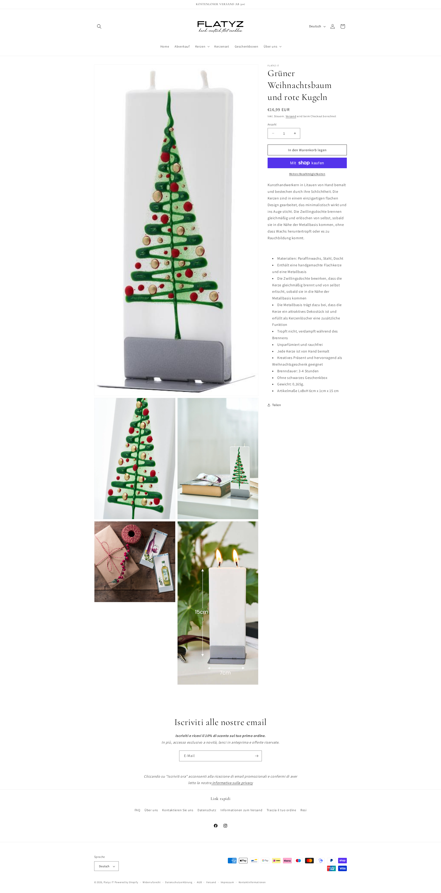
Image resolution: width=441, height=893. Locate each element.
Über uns (151, 810)
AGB (199, 882)
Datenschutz (207, 810)
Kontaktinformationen (252, 882)
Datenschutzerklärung (178, 882)
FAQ (137, 810)
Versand (291, 116)
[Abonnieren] (257, 756)
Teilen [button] (276, 405)
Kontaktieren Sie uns (177, 810)
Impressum (227, 882)
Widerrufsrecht (152, 882)
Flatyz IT (109, 882)
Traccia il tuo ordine (281, 810)
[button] (99, 26)
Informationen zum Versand (241, 810)
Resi (303, 810)
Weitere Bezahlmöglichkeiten (307, 174)
